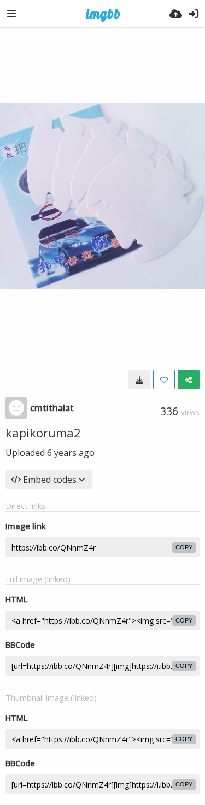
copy (183, 547)
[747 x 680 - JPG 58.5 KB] (139, 379)
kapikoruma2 (43, 432)
